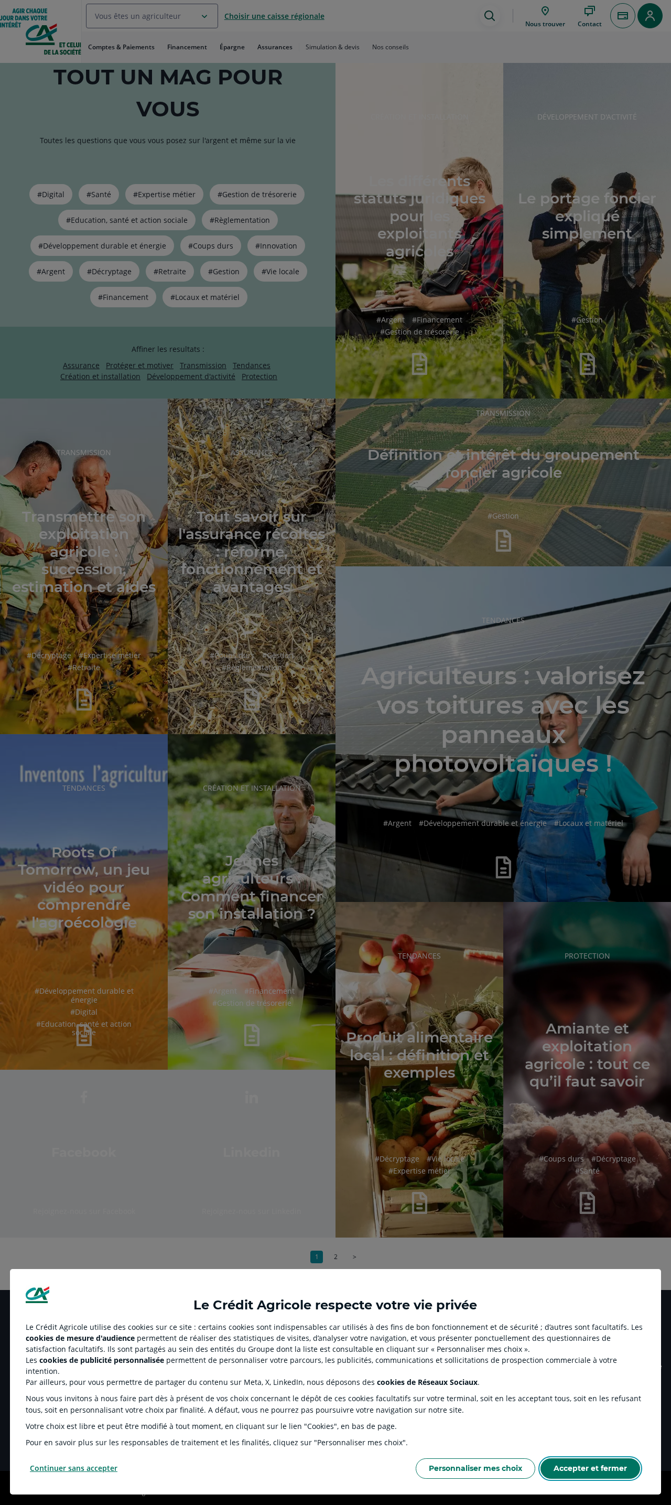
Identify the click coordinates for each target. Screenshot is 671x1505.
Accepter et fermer (590, 1468)
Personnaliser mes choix (475, 1468)
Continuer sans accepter (73, 1468)
